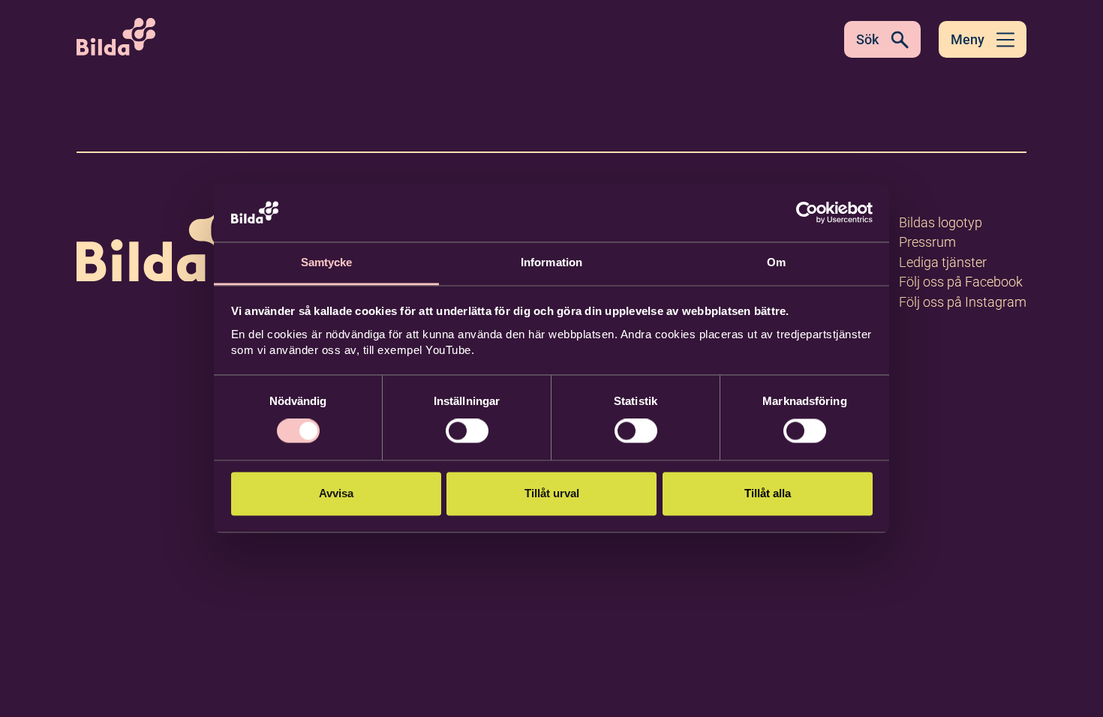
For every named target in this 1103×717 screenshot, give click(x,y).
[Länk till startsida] (173, 238)
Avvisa (336, 493)
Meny (967, 39)
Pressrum (927, 242)
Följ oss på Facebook (961, 282)
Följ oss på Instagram (962, 302)
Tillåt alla (767, 493)
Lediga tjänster (943, 262)
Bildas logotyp (940, 222)
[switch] (467, 431)
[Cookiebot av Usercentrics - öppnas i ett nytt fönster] (807, 213)
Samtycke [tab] (327, 262)
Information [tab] (551, 262)
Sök (867, 39)
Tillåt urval (551, 493)
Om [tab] (776, 262)
